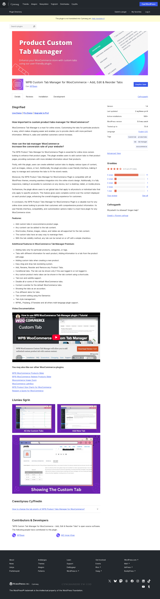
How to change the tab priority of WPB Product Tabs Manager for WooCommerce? (48, 509)
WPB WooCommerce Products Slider (28, 373)
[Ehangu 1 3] (52, 407)
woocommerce (141, 146)
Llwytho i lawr (140, 84)
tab (135, 142)
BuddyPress (130, 571)
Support (70, 564)
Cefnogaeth (143, 96)
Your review (112, 195)
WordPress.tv (73, 571)
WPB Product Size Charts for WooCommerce (31, 387)
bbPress (128, 567)
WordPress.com (131, 560)
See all (145, 195)
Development (59, 96)
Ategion (41, 567)
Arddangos (42, 560)
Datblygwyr (71, 567)
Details (17, 96)
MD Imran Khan (68, 535)
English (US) (143, 132)
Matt (127, 564)
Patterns (41, 571)
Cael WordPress (148, 4)
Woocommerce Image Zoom (24, 380)
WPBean (33, 86)
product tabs (142, 137)
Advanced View (114, 153)
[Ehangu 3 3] (97, 438)
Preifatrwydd (14, 571)
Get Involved (101, 560)
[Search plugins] (34, 26)
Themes (41, 564)
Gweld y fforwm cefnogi (117, 215)
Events (98, 564)
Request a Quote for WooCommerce (27, 391)
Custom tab (132, 137)
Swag (99, 571)
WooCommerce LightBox (23, 384)
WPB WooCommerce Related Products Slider (31, 376)
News (11, 564)
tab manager (142, 142)
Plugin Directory (15, 12)
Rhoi (98, 567)
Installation (43, 96)
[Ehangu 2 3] (97, 407)
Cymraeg (35, 584)
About (11, 560)
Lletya (11, 567)
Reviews (29, 96)
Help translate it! (98, 18)
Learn (69, 560)
